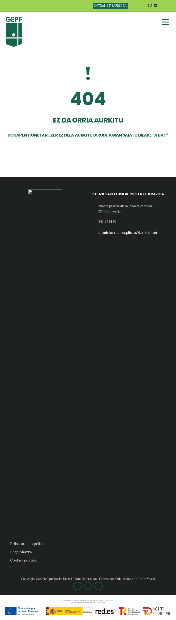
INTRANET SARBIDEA (110, 6)
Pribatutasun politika (28, 543)
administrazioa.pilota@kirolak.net (127, 232)
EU (149, 6)
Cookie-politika (23, 560)
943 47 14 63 (107, 221)
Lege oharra (21, 552)
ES (156, 6)
